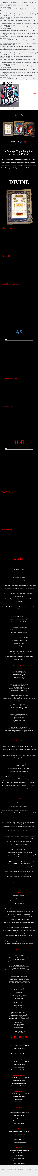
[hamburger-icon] (35, 93)
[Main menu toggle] (34, 83)
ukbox (7, 83)
